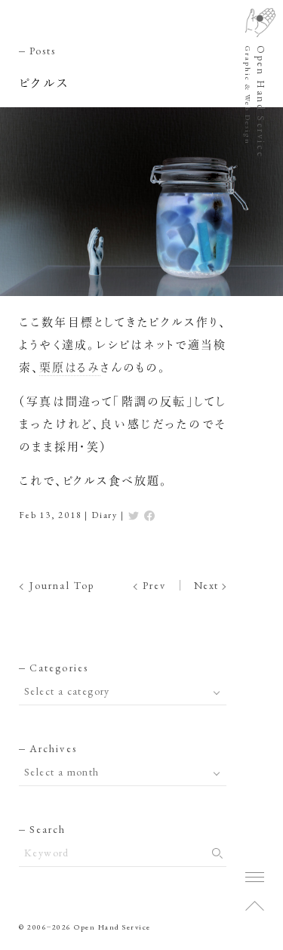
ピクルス (44, 83)
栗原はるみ (69, 367)
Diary (104, 515)
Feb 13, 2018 (50, 515)
